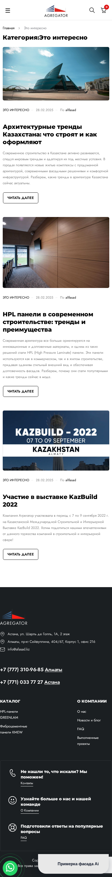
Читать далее (20, 197)
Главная (8, 28)
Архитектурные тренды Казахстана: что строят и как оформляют (50, 134)
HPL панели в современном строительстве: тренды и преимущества (48, 322)
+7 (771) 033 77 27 (21, 682)
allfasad (71, 110)
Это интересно (16, 110)
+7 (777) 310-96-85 (21, 669)
